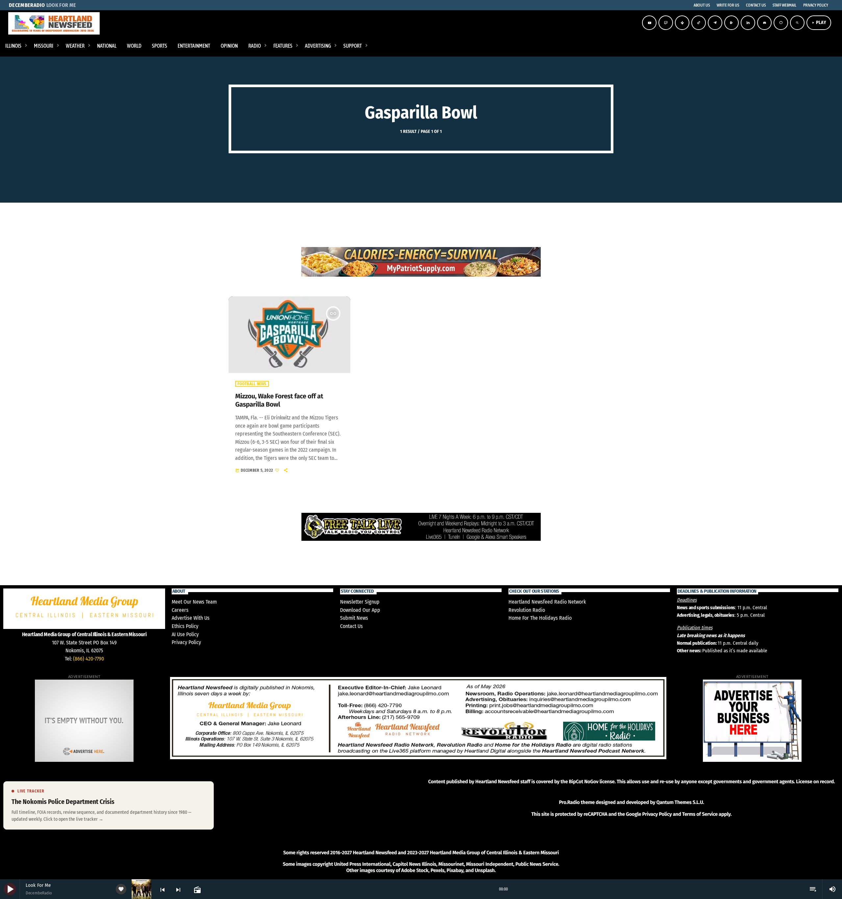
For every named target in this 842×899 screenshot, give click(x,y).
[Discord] (764, 22)
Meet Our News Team (194, 602)
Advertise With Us (191, 618)
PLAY (818, 22)
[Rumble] (731, 22)
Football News (251, 384)
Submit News (354, 618)
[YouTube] (649, 22)
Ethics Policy (185, 626)
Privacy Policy (186, 642)
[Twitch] (665, 22)
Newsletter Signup (360, 602)
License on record (815, 782)
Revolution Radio (526, 610)
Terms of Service (700, 814)
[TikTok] (698, 22)
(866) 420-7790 (88, 659)
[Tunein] (682, 22)
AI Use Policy (185, 634)
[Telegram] (715, 22)
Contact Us (351, 626)
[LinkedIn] (748, 22)
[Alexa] (781, 22)
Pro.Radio (569, 802)
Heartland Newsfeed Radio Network (547, 602)
